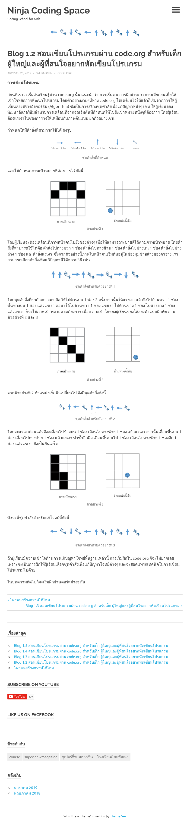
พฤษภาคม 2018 (27, 793)
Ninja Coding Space (48, 10)
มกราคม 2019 (25, 787)
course (14, 756)
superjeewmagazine (40, 756)
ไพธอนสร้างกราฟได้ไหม (30, 599)
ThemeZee (118, 816)
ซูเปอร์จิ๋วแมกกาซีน (77, 756)
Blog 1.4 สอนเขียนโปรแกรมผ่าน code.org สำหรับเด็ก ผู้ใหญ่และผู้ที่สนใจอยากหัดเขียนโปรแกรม (91, 651)
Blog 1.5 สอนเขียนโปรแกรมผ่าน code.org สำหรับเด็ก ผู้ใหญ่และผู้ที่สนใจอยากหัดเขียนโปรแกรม (91, 645)
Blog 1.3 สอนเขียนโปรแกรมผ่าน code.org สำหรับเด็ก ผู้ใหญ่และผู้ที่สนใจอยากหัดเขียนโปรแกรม (102, 605)
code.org (64, 73)
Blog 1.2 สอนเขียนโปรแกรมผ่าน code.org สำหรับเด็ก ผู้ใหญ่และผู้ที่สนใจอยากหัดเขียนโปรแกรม (91, 662)
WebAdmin (44, 73)
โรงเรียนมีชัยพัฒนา (113, 756)
